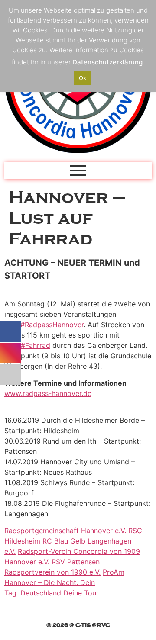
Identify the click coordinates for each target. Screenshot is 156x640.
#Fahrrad (35, 345)
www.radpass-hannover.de (47, 393)
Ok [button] (82, 77)
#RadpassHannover (52, 324)
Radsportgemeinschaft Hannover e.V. (65, 530)
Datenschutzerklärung (107, 62)
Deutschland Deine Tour (59, 593)
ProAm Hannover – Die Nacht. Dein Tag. (64, 582)
